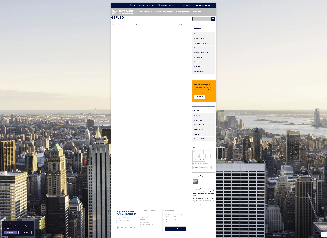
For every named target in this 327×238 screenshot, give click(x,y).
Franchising (198, 57)
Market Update (168, 12)
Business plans (199, 34)
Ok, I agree (10, 232)
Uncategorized (199, 71)
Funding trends (199, 62)
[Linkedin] (131, 227)
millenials (201, 160)
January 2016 (198, 134)
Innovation (197, 66)
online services (197, 163)
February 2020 (199, 129)
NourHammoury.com (121, 223)
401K (194, 152)
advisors (200, 152)
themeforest (203, 167)
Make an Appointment (183, 12)
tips (210, 167)
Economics (197, 48)
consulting (196, 156)
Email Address (170, 222)
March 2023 (198, 120)
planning (205, 163)
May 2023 (197, 115)
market (195, 160)
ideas (208, 156)
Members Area (197, 12)
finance (203, 156)
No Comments (185, 25)
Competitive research (201, 43)
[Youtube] (126, 227)
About (140, 12)
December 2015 (199, 139)
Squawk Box (148, 12)
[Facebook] (118, 227)
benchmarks (207, 152)
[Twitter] (122, 227)
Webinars (158, 12)
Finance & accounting (201, 52)
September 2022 (199, 125)
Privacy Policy (25, 232)
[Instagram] (135, 227)
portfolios (195, 167)
